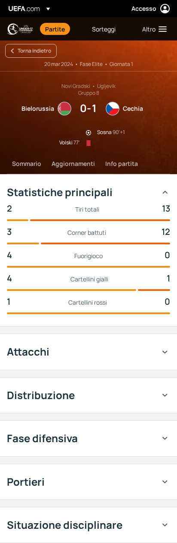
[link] (55, 28)
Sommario (26, 163)
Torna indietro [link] (34, 50)
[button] (152, 28)
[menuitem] (61, 28)
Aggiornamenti (73, 163)
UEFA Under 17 (20, 29)
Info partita (121, 163)
